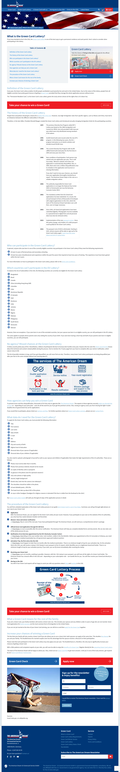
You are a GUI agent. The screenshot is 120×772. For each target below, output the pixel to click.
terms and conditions (68, 262)
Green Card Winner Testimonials (21, 653)
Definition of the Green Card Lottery (21, 52)
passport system (68, 220)
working (73, 563)
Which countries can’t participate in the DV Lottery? (25, 61)
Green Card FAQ (62, 651)
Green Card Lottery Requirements (71, 737)
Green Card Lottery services (76, 411)
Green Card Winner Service (69, 739)
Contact (90, 734)
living (66, 563)
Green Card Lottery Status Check (71, 744)
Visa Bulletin (65, 747)
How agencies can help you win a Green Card (23, 68)
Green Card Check (81, 76)
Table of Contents (37, 48)
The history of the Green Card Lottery (21, 55)
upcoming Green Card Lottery (103, 647)
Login (109, 10)
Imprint (90, 737)
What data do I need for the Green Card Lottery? (24, 71)
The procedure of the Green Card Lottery (22, 74)
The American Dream (67, 403)
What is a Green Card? (67, 734)
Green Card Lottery (16, 27)
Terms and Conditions (94, 742)
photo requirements (101, 347)
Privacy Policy (92, 739)
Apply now (78, 71)
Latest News (85, 10)
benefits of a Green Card (71, 647)
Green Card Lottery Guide (17, 498)
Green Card (44, 93)
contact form (99, 411)
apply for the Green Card (72, 627)
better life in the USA (44, 116)
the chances (105, 636)
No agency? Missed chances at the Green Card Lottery (26, 65)
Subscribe (67, 705)
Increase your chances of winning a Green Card (24, 81)
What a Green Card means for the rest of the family (25, 77)
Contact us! (25, 753)
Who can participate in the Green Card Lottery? (24, 58)
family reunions (25, 624)
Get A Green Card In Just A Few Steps (69, 507)
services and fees (42, 411)
